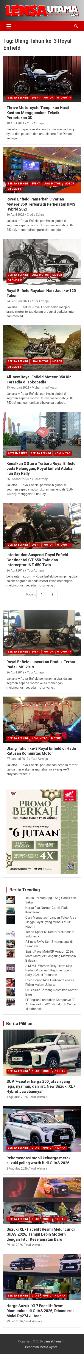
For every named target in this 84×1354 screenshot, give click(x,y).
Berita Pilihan (19, 1023)
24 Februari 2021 (17, 301)
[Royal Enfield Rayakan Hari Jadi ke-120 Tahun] (42, 262)
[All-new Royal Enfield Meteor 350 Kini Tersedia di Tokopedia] (42, 348)
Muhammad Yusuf (45, 387)
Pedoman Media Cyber (41, 1347)
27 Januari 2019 (17, 758)
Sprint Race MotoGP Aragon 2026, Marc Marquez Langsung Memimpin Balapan (50, 956)
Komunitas (62, 453)
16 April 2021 (15, 214)
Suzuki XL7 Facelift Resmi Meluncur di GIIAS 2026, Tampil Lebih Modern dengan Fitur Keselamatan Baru (40, 1234)
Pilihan (60, 1071)
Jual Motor (52, 183)
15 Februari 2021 (17, 387)
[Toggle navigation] (9, 26)
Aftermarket (17, 453)
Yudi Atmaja (35, 123)
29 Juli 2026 (14, 1244)
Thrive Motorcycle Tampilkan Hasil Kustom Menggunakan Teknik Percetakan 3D (37, 112)
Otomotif (64, 97)
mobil (47, 1071)
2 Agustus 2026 (17, 1168)
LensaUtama (53, 1341)
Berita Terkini (18, 97)
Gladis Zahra (35, 214)
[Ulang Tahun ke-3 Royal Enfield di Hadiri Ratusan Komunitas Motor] (42, 719)
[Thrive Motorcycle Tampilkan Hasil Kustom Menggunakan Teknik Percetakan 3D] (42, 79)
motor (48, 97)
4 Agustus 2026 (17, 1097)
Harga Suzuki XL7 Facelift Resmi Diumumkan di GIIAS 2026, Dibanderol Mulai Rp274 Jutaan (40, 1311)
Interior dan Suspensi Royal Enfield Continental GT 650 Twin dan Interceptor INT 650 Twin (37, 560)
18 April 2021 (15, 123)
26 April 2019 (15, 570)
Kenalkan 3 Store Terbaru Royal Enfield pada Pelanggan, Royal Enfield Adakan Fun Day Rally (41, 468)
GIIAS (35, 1071)
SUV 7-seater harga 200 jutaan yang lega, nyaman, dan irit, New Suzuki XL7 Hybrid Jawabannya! (40, 1086)
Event (36, 97)
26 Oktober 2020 (17, 479)
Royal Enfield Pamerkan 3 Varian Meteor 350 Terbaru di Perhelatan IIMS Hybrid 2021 (40, 204)
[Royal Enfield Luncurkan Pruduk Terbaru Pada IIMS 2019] (42, 633)
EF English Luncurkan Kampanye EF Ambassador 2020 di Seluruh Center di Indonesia (50, 1004)
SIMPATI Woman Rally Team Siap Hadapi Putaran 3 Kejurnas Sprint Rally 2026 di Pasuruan (48, 970)
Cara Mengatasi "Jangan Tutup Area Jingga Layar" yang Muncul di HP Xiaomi (50, 922)
